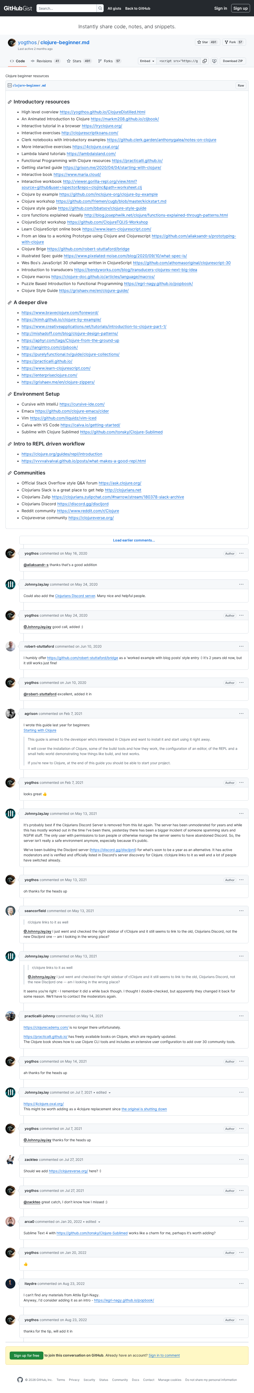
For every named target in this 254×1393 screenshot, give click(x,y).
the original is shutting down (144, 1109)
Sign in (220, 8)
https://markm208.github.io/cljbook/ (125, 118)
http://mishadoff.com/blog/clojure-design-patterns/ (70, 333)
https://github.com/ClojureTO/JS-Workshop (107, 222)
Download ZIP (233, 61)
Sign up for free (26, 1355)
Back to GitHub (137, 8)
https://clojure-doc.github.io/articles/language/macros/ (103, 276)
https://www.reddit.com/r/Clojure (88, 510)
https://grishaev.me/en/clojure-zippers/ (58, 382)
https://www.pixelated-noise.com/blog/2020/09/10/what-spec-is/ (125, 255)
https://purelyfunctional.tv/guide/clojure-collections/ (71, 354)
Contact (148, 1380)
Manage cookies (169, 1380)
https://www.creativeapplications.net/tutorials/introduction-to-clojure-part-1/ (94, 326)
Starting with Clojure (40, 730)
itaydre (30, 1283)
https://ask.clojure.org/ (120, 482)
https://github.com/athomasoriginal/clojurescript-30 (182, 262)
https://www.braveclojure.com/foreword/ (60, 312)
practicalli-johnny (40, 1016)
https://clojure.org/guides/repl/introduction (62, 453)
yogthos (27, 42)
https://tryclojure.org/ (102, 125)
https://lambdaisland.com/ (91, 153)
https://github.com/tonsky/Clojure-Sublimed (121, 431)
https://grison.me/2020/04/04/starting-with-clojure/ (112, 167)
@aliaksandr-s (36, 565)
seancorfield (35, 911)
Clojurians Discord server (75, 596)
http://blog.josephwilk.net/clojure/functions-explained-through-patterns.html (156, 215)
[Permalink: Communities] (10, 473)
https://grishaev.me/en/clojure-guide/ (94, 290)
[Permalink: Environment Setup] (10, 394)
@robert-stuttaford (40, 694)
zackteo (31, 1159)
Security (89, 1380)
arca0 (29, 1221)
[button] (204, 61)
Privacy (74, 1380)
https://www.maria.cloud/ (77, 174)
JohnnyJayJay (37, 584)
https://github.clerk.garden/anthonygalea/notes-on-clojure (161, 139)
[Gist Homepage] (18, 8)
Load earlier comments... (134, 540)
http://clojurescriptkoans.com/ (90, 132)
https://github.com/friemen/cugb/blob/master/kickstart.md (111, 201)
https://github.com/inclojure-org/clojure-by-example (108, 194)
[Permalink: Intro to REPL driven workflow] (10, 444)
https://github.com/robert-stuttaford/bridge (88, 248)
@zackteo (32, 1202)
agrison (31, 713)
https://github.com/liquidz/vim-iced (63, 417)
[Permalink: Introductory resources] (10, 101)
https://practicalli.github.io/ (137, 160)
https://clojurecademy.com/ (46, 1027)
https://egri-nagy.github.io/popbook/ (158, 283)
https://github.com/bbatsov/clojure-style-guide (102, 208)
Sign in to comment (164, 1355)
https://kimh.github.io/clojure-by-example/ (61, 319)
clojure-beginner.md (65, 42)
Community (120, 1380)
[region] (127, 310)
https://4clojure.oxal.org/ (95, 146)
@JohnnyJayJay (37, 627)
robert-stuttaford (39, 646)
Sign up (240, 8)
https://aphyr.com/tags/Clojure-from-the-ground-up (70, 340)
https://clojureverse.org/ (91, 517)
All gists (114, 8)
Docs (135, 1380)
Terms (61, 1380)
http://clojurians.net (123, 489)
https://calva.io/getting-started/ (90, 424)
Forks (112, 61)
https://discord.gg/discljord (83, 503)
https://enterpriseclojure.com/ (49, 375)
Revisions (48, 61)
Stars (81, 61)
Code (20, 61)
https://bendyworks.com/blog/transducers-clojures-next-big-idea (135, 269)
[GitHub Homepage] (20, 1380)
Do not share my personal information (211, 1380)
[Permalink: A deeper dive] (10, 302)
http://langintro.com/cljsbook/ (50, 347)
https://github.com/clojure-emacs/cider (72, 411)
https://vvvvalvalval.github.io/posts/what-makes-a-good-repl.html (84, 460)
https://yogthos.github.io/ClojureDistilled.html (102, 111)
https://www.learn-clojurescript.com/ (116, 228)
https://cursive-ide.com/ (82, 404)
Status (103, 1380)
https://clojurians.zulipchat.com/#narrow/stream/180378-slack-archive (118, 496)
